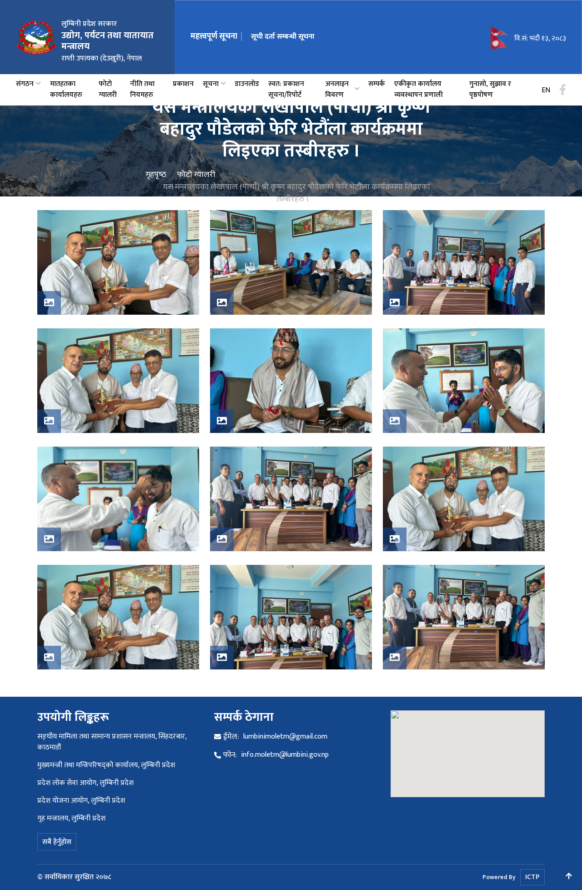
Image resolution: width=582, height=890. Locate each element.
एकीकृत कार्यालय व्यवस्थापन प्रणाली (418, 90)
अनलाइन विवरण (337, 90)
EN (546, 90)
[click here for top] (569, 877)
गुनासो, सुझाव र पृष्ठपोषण (490, 90)
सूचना (211, 84)
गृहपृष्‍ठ (156, 174)
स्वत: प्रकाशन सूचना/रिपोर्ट (286, 90)
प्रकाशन (183, 84)
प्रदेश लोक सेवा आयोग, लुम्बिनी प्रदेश (85, 783)
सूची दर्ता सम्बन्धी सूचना (283, 36)
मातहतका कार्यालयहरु (66, 90)
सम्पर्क (376, 84)
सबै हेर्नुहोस (56, 842)
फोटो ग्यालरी (108, 90)
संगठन (25, 84)
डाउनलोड (247, 84)
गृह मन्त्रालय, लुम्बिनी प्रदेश (71, 818)
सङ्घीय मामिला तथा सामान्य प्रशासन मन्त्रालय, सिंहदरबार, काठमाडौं (111, 742)
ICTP (532, 877)
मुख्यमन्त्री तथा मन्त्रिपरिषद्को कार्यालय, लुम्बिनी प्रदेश (106, 765)
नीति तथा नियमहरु (142, 90)
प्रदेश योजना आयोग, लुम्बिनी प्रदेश (81, 800)
